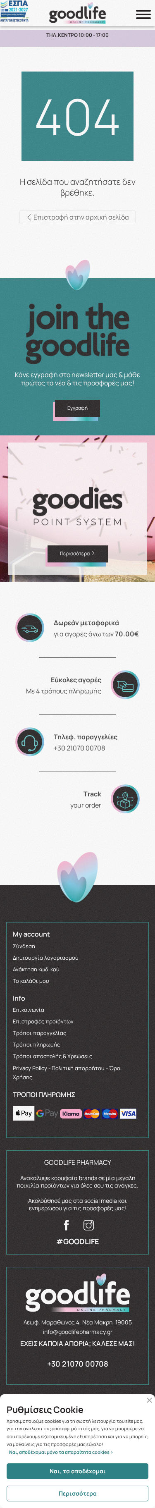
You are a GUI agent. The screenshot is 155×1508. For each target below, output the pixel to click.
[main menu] (143, 14)
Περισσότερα (78, 1493)
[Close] (149, 1400)
